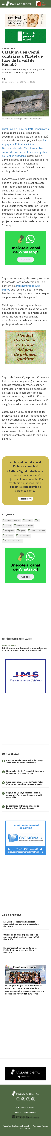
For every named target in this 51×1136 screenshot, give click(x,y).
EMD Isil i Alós (24, 536)
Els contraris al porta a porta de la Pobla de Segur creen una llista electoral (20, 950)
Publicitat (7, 1126)
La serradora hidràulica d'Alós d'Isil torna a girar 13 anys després (23, 807)
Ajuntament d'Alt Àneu (13, 541)
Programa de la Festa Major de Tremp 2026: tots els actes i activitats (24, 761)
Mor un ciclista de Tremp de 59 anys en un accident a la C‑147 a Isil (25, 772)
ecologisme (9, 531)
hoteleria (28, 520)
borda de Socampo (38, 531)
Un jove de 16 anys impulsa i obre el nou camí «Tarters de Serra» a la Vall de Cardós (24, 795)
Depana (22, 531)
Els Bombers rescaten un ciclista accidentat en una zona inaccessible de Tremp (21, 924)
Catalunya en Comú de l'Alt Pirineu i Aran (25, 129)
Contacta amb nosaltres (22, 1126)
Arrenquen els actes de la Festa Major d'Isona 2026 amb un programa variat (24, 783)
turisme (8, 525)
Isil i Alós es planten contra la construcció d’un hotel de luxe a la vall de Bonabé (24, 649)
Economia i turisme (12, 520)
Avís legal (37, 1126)
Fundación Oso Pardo (24, 525)
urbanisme (9, 536)
